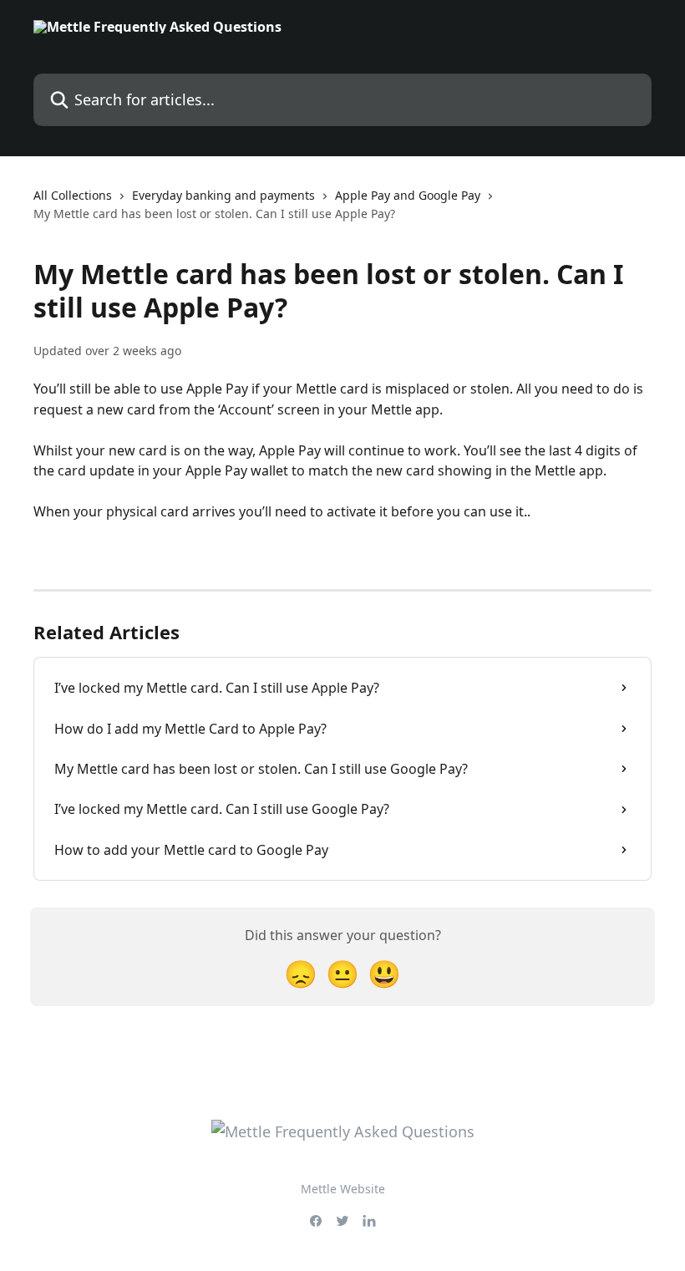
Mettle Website (343, 1189)
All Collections (72, 195)
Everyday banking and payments (223, 195)
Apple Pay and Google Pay (407, 195)
